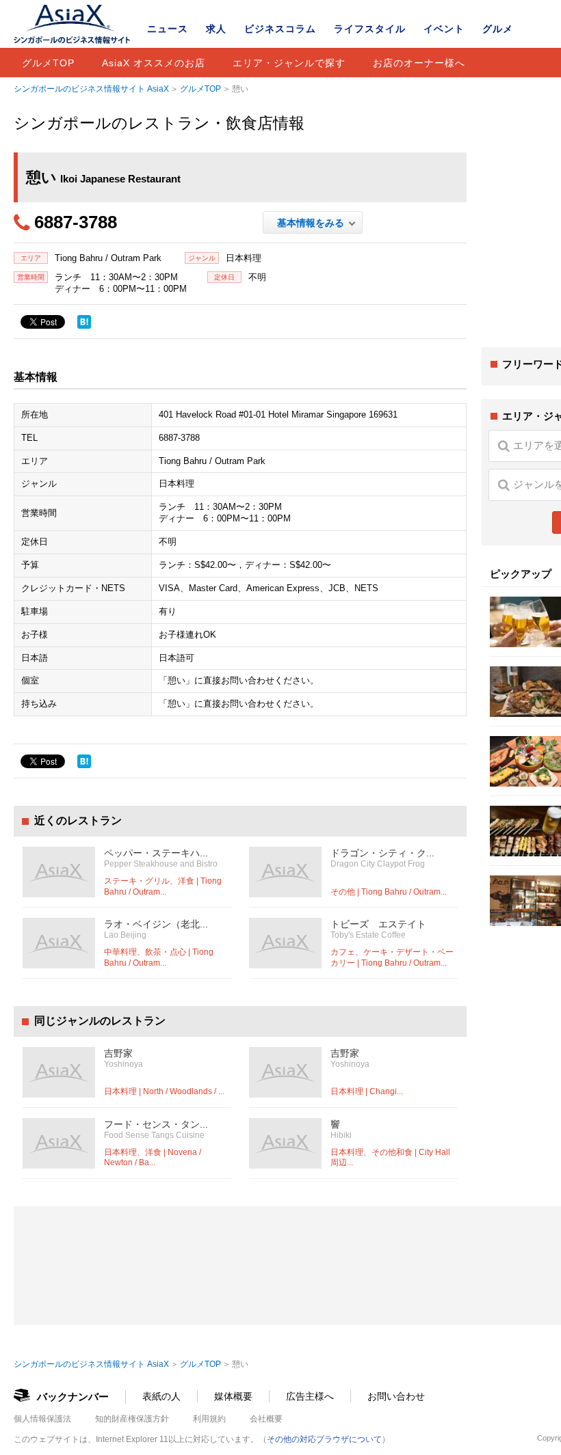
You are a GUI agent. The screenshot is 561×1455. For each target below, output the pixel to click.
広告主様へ (310, 1396)
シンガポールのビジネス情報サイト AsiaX (91, 89)
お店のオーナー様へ (419, 62)
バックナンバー (73, 1396)
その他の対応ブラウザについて (324, 1439)
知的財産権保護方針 (132, 1419)
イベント (444, 28)
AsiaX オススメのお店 (153, 62)
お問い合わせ (396, 1396)
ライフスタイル (370, 28)
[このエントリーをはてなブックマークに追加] (84, 322)
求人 (216, 28)
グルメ (497, 28)
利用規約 (209, 1419)
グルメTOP (48, 62)
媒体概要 (233, 1396)
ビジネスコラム (280, 28)
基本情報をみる (313, 222)
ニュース (167, 28)
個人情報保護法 (42, 1419)
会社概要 (266, 1419)
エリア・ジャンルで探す (289, 62)
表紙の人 (161, 1396)
